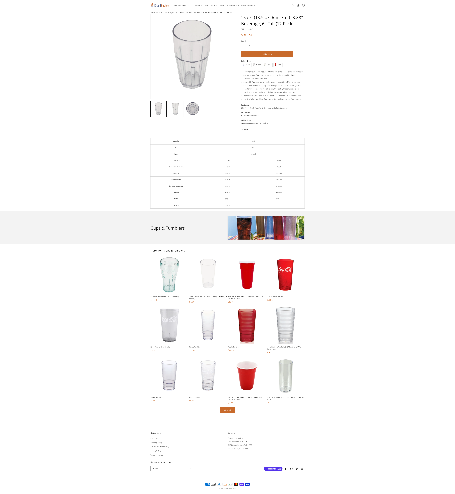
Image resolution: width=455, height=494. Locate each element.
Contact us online (235, 438)
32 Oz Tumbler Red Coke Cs (276, 297)
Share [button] (246, 129)
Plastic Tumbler (194, 347)
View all (227, 410)
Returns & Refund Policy (159, 447)
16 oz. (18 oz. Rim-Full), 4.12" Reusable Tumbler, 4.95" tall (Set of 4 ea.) (246, 398)
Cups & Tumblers (262, 123)
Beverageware (171, 12)
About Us (154, 438)
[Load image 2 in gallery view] (176, 109)
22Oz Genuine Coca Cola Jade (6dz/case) (164, 297)
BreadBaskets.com (230, 488)
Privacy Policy (155, 451)
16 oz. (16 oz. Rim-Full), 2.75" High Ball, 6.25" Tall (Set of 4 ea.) (285, 398)
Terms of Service (156, 455)
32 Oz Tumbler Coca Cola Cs (160, 347)
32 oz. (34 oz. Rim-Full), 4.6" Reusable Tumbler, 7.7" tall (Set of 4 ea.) (245, 298)
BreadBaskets (156, 12)
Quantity (244, 41)
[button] (181, 5)
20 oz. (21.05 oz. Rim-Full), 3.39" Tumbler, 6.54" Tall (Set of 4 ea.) (284, 348)
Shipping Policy (156, 442)
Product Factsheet (251, 115)
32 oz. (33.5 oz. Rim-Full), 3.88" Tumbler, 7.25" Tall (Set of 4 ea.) (208, 298)
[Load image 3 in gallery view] (193, 109)
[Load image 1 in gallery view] (158, 109)
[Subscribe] (190, 468)
